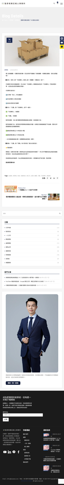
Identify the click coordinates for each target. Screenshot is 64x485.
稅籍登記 (23, 176)
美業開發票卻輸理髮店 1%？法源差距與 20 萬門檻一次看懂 (22, 277)
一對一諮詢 (27, 443)
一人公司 (8, 235)
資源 (24, 449)
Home (6, 20)
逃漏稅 (10, 176)
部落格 (8, 259)
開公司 (28, 176)
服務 (24, 437)
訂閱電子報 (27, 459)
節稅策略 (8, 239)
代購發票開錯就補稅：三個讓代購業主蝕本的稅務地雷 (21, 285)
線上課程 (26, 446)
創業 (32, 176)
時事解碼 (8, 255)
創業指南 (26, 452)
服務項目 (26, 440)
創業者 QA (27, 456)
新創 (19, 176)
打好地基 (8, 227)
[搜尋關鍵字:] (32, 213)
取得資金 (8, 231)
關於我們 (25, 434)
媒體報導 (8, 262)
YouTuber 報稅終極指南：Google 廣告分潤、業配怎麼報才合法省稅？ (25, 281)
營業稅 (15, 176)
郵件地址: (5, 412)
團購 (35, 176)
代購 (39, 176)
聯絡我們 (25, 462)
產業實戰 (8, 243)
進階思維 (8, 251)
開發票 (48, 176)
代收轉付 (43, 176)
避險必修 (8, 247)
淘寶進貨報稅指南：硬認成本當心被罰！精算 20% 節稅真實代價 (56, 471)
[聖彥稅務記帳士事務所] (13, 3)
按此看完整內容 (10, 162)
